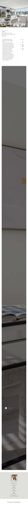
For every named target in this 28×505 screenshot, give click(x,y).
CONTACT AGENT (14, 495)
